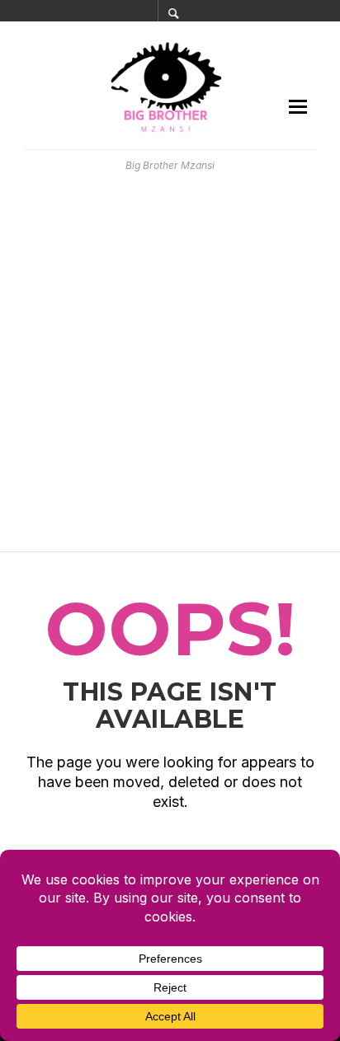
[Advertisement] (170, 362)
